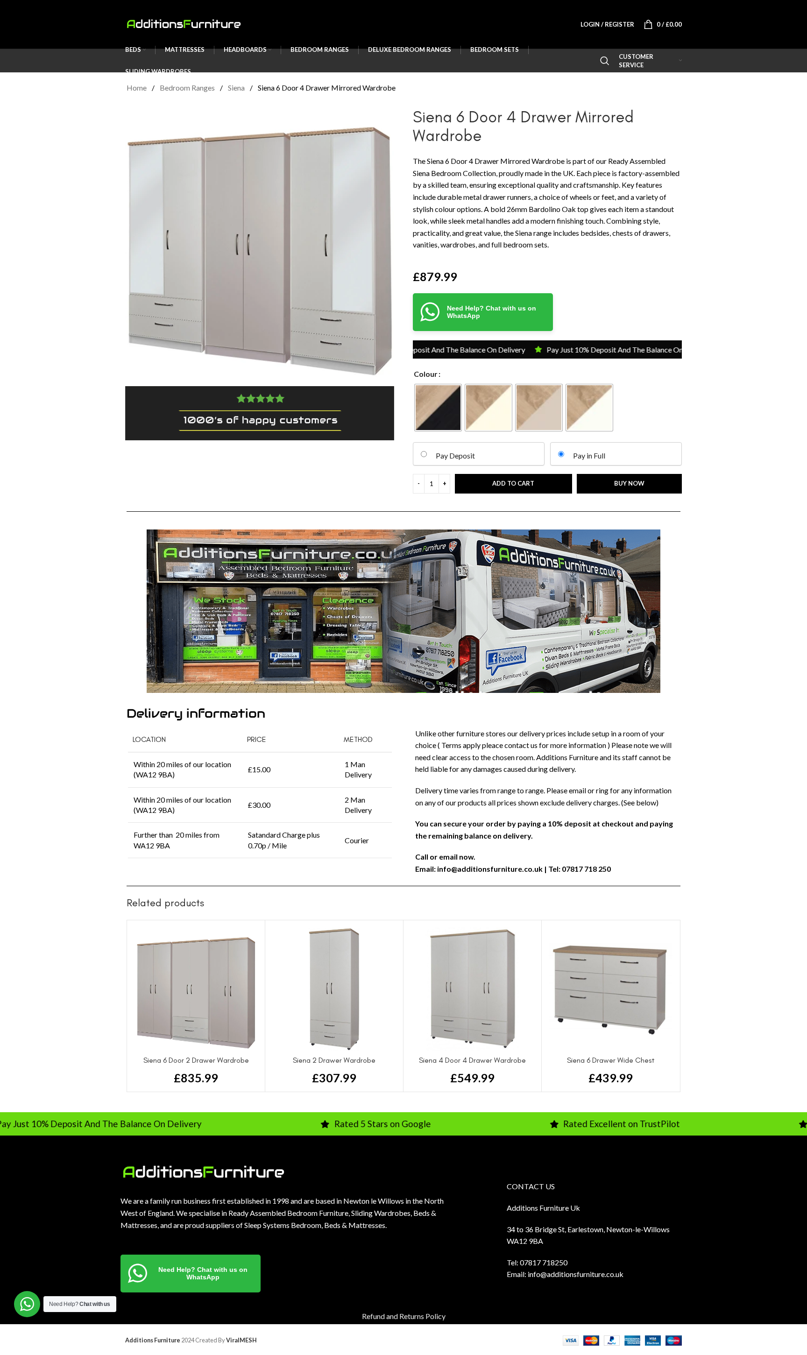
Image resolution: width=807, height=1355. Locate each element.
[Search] (604, 60)
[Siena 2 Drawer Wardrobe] (334, 989)
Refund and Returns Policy (404, 1316)
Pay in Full (589, 455)
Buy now (629, 483)
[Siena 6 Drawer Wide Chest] (610, 989)
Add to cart (513, 483)
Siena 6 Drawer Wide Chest (611, 1060)
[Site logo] (183, 23)
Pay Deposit (455, 455)
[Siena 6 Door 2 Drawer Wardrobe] (196, 989)
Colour (426, 373)
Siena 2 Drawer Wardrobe (334, 1060)
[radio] (438, 407)
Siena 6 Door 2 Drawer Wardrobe (196, 1060)
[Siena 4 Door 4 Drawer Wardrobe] (472, 989)
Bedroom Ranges (188, 87)
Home (137, 87)
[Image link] (203, 1171)
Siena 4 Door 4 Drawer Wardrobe (472, 1060)
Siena (237, 87)
